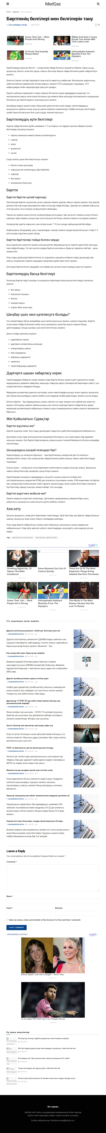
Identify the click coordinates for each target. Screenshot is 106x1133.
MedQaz (53, 4)
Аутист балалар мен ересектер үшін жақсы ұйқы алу (29, 725)
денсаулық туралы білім (46, 537)
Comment (11, 862)
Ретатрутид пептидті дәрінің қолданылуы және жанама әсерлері (43, 1038)
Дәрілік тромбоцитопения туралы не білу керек (27, 678)
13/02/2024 (30, 799)
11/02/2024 (30, 824)
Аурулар (16, 12)
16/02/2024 (30, 773)
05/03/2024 (30, 656)
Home (8, 12)
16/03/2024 (30, 634)
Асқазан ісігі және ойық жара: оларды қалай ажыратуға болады (34, 821)
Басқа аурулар (26, 12)
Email (9, 908)
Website (58, 908)
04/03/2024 (30, 707)
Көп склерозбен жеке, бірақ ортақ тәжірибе (25, 653)
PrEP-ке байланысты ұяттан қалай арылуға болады (29, 748)
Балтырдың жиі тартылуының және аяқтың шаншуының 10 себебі (43, 1058)
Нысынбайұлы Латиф (18, 25)
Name (10, 896)
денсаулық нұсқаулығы (22, 537)
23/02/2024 (30, 751)
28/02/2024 (35, 25)
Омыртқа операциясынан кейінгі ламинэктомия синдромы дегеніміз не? (38, 795)
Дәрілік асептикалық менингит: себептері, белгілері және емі (33, 631)
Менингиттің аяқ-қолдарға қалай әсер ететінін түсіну (29, 770)
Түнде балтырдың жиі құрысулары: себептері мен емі (39, 1068)
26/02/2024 (30, 729)
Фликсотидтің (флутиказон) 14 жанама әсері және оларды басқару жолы (46, 1078)
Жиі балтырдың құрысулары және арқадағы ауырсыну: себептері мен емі (47, 1048)
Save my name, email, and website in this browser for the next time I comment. (45, 920)
